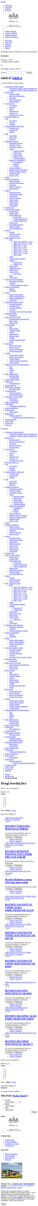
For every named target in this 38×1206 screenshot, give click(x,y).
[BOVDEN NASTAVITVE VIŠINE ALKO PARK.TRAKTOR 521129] (21, 898)
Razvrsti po (4, 814)
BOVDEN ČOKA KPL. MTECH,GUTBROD (18, 827)
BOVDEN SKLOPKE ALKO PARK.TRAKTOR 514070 (21, 1017)
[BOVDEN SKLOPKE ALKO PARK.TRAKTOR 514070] (21, 1009)
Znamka (8, 1100)
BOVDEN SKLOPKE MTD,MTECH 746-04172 (19, 1042)
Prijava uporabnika (11, 1154)
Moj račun (8, 5)
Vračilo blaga (9, 1146)
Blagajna (8, 11)
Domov (3, 2)
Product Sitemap (10, 31)
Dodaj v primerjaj (16, 841)
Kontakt (3, 1186)
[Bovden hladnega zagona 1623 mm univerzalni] (21, 873)
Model (7, 1104)
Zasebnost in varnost (12, 1144)
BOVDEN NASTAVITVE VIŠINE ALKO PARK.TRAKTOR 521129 (19, 907)
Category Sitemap (11, 33)
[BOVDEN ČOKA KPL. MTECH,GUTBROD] (21, 820)
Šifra (6, 1108)
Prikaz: (3, 810)
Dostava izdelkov (11, 1142)
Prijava (7, 48)
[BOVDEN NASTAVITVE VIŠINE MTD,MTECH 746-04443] (21, 954)
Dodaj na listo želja (15, 839)
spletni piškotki (18, 1197)
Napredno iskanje (11, 35)
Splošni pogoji (17, 1184)
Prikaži (3, 792)
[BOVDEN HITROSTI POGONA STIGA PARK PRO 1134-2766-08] (21, 845)
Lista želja (8, 7)
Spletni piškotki (29, 1184)
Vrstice (13, 810)
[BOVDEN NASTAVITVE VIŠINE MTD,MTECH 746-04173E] (21, 926)
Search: (3, 72)
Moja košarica (9, 1158)
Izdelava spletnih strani (8, 1187)
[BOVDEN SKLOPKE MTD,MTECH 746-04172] (21, 1035)
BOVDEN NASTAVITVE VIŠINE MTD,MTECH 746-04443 (20, 963)
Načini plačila (9, 1140)
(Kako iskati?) (20, 1095)
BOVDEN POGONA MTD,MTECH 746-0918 (18, 992)
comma (19, 1187)
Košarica (8, 9)
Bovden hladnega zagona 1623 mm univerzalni (18, 881)
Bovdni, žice (9, 776)
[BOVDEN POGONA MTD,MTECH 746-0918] (21, 984)
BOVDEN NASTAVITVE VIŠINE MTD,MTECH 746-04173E (20, 935)
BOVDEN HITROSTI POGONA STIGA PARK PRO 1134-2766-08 (18, 854)
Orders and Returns (11, 37)
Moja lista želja (10, 1156)
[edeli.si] (16, 78)
